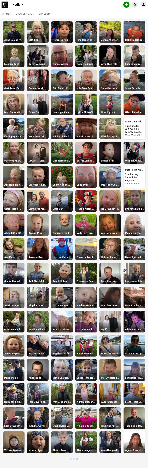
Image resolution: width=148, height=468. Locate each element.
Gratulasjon (25, 14)
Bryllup (44, 14)
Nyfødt (6, 14)
